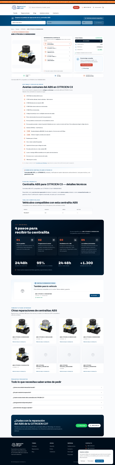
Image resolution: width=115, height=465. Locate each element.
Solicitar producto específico (94, 18)
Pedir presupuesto (86, 65)
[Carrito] (103, 7)
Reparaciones (25, 13)
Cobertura (52, 451)
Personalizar (90, 461)
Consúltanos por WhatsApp (41, 163)
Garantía (52, 446)
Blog (34, 13)
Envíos (51, 449)
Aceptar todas (99, 461)
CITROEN (23, 29)
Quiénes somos (44, 13)
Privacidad (70, 454)
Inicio (12, 29)
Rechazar (83, 461)
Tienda (15, 13)
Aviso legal (70, 451)
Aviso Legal (75, 461)
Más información (83, 457)
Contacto (56, 13)
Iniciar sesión (98, 7)
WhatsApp (86, 68)
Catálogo (34, 446)
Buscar (76, 7)
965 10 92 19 (95, 425)
